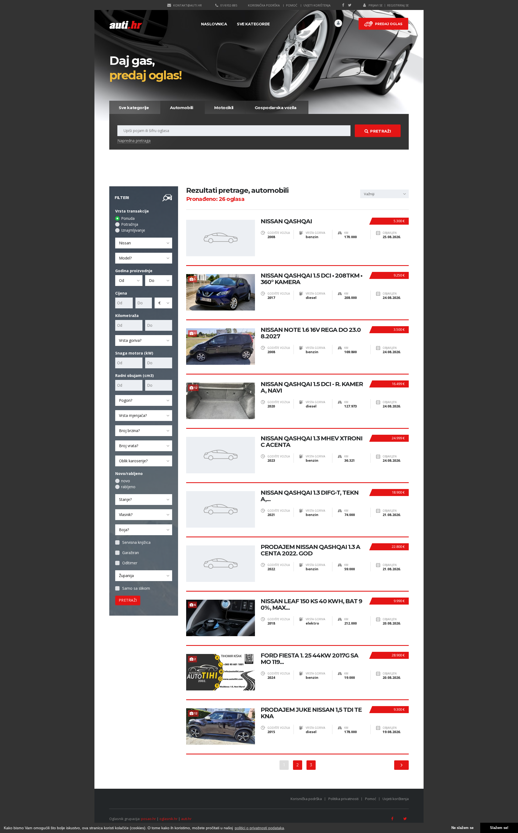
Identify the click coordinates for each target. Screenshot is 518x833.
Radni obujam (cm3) (134, 375)
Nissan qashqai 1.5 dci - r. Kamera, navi (312, 387)
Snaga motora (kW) (134, 353)
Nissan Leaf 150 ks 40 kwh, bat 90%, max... (311, 604)
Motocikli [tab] (223, 107)
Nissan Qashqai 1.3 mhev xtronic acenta (311, 441)
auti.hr (186, 818)
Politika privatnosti (343, 798)
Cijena (121, 293)
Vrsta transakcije (132, 211)
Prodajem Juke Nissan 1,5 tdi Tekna (311, 713)
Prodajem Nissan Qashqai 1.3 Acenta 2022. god (310, 550)
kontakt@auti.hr (187, 5)
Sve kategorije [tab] (134, 107)
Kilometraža (127, 315)
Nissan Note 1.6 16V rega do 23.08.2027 (311, 333)
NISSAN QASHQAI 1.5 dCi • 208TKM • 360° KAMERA (311, 278)
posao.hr (148, 818)
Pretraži (380, 131)
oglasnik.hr (168, 818)
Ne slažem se (462, 828)
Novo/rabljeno (129, 473)
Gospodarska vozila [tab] (276, 107)
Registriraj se (398, 5)
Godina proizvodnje (133, 270)
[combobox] (143, 243)
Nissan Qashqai (286, 221)
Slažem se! (499, 828)
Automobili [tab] (181, 107)
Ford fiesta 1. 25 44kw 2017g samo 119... (309, 658)
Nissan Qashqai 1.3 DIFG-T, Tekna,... (310, 496)
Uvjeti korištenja (317, 5)
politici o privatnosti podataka (259, 828)
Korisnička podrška (264, 5)
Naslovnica (214, 24)
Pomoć (291, 5)
